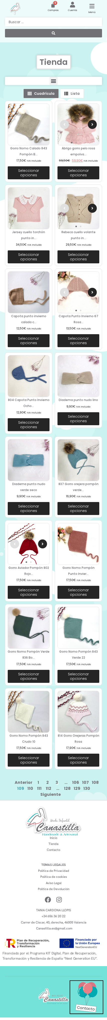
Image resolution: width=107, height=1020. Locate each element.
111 (39, 788)
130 (86, 788)
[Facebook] (48, 900)
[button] (54, 81)
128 (67, 788)
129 (77, 788)
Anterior (23, 782)
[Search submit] (53, 33)
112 (48, 788)
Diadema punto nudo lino (78, 400)
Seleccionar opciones (28, 173)
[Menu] (92, 6)
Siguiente (50, 794)
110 (30, 788)
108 (95, 782)
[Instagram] (59, 900)
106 (75, 782)
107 (85, 782)
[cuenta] (72, 4)
